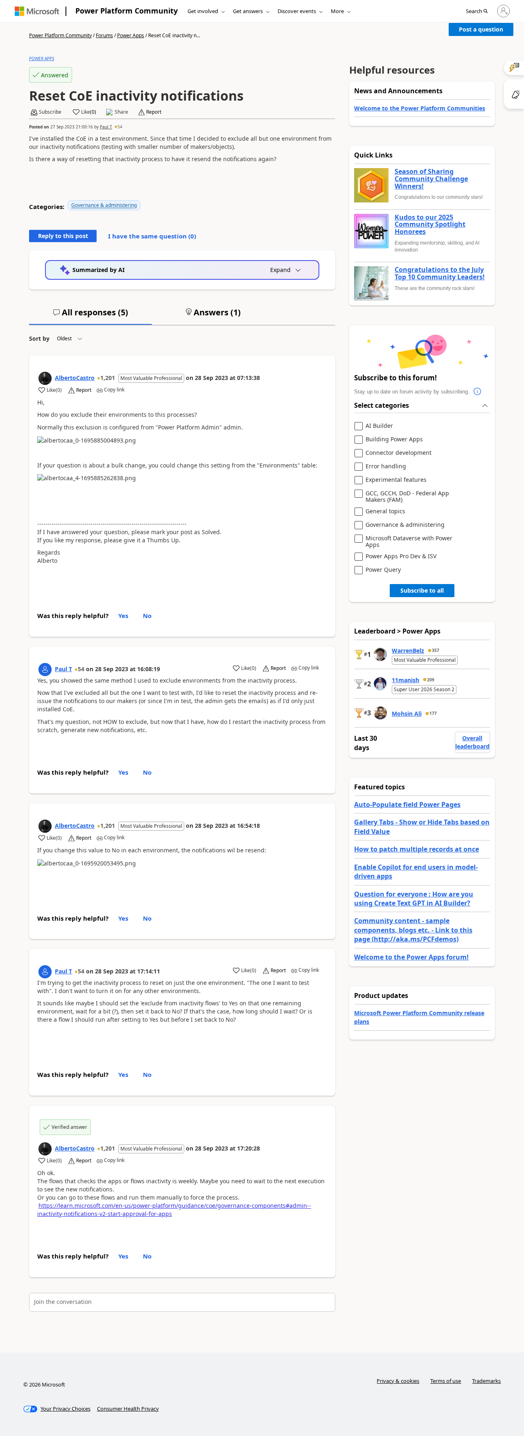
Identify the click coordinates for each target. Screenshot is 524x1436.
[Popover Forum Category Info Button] (478, 392)
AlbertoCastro (75, 378)
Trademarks (486, 1380)
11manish (405, 680)
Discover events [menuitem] (297, 11)
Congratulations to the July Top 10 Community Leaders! (440, 273)
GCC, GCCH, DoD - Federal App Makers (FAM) (407, 496)
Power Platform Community (126, 11)
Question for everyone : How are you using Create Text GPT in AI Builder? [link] (413, 899)
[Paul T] (45, 669)
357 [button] (435, 650)
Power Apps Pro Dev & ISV (401, 556)
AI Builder (379, 425)
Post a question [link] (481, 29)
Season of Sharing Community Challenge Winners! (431, 179)
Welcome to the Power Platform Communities (419, 108)
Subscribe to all (422, 590)
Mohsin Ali (407, 713)
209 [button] (430, 680)
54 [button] (119, 127)
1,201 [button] (107, 378)
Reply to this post (63, 236)
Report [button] (153, 112)
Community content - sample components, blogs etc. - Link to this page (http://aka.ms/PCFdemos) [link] (413, 930)
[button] (476, 11)
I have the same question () (152, 236)
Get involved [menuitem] (202, 11)
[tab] (90, 316)
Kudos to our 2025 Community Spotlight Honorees (430, 225)
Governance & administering (104, 205)
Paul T (106, 127)
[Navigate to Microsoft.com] (37, 11)
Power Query (383, 569)
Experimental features (396, 479)
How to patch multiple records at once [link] (416, 849)
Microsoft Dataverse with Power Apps (409, 541)
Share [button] (121, 112)
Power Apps (130, 35)
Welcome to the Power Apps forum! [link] (411, 957)
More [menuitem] (337, 11)
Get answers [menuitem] (248, 11)
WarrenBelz (408, 650)
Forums (104, 35)
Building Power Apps (394, 439)
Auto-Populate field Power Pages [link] (407, 804)
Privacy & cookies (398, 1380)
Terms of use (445, 1380)
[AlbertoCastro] (45, 378)
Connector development (398, 452)
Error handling (386, 466)
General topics (385, 511)
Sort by (39, 338)
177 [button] (433, 713)
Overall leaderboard (472, 742)
